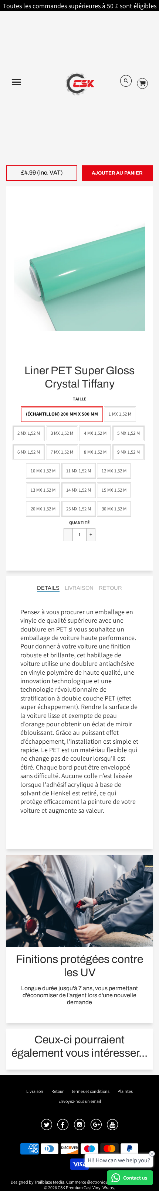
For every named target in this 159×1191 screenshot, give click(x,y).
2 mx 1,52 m (28, 433)
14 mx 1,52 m (78, 490)
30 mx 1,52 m (114, 509)
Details (48, 588)
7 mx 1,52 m (62, 452)
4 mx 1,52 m (95, 433)
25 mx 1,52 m (78, 509)
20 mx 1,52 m (43, 509)
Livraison (79, 588)
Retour (110, 588)
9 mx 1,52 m (128, 452)
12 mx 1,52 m (114, 471)
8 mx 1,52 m (95, 452)
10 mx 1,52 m (43, 471)
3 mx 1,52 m (62, 433)
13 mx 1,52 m (43, 490)
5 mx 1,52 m (128, 433)
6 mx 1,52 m (28, 452)
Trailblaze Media (49, 1182)
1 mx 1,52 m (120, 414)
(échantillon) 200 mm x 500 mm (62, 414)
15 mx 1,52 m (114, 490)
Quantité (79, 522)
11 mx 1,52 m (78, 471)
